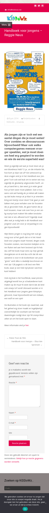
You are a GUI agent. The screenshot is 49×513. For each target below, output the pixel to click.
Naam (12, 412)
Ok (25, 509)
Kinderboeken (29, 118)
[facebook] (35, 6)
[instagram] (42, 6)
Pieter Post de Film (16, 338)
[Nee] (45, 503)
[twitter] (39, 6)
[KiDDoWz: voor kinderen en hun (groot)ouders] (14, 17)
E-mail (12, 423)
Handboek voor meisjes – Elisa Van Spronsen (26, 343)
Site (10, 433)
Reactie (13, 382)
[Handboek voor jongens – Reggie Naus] (24, 81)
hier (27, 325)
